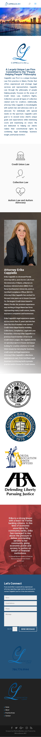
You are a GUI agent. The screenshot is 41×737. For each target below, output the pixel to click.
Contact (8, 716)
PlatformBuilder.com (20, 731)
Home (7, 707)
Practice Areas (10, 713)
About (7, 710)
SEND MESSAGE (28, 629)
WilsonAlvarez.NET (20, 733)
